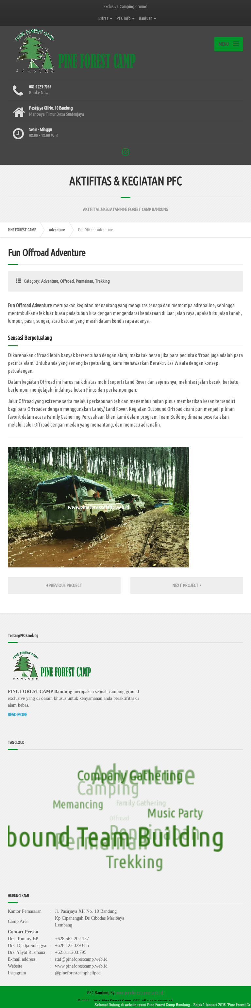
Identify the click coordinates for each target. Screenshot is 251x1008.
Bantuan (145, 18)
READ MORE (17, 714)
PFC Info (124, 18)
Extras (103, 18)
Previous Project (65, 585)
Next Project (186, 585)
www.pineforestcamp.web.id (139, 992)
